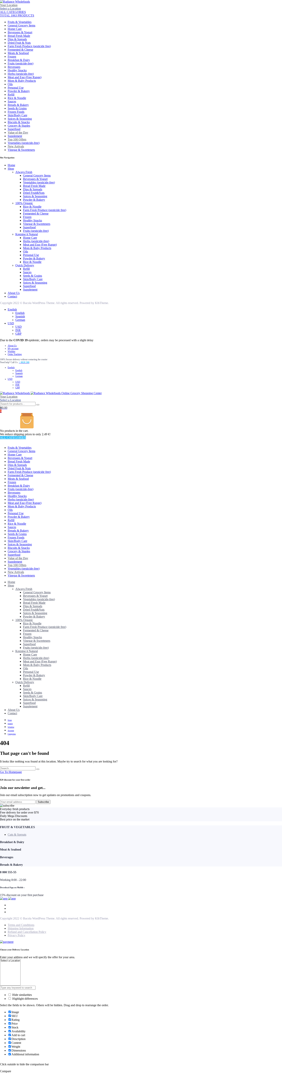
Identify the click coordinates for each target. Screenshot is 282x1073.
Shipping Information (21, 928)
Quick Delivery (24, 265)
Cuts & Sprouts (17, 834)
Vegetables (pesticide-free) (24, 143)
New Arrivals (16, 146)
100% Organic (24, 203)
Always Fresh (23, 172)
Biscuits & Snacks (19, 122)
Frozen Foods (16, 111)
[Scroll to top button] (273, 1064)
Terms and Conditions (21, 925)
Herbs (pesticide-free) (21, 73)
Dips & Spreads (17, 39)
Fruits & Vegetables (19, 22)
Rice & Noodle (17, 98)
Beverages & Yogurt (20, 32)
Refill (11, 94)
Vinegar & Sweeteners (21, 149)
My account (13, 348)
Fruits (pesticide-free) (20, 63)
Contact (12, 296)
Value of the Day (18, 132)
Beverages (14, 67)
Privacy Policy (16, 935)
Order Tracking (15, 354)
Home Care (15, 29)
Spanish (20, 316)
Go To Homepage (11, 772)
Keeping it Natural (26, 234)
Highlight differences (25, 998)
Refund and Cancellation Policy (27, 931)
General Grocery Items (21, 25)
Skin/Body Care (17, 115)
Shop (11, 168)
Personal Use (16, 87)
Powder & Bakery (19, 91)
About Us (14, 293)
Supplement (15, 136)
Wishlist (11, 351)
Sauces (12, 101)
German (20, 319)
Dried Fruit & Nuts (19, 42)
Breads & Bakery (18, 105)
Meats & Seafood (18, 53)
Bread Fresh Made (19, 35)
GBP (18, 333)
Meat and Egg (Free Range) (24, 77)
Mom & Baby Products (22, 80)
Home (11, 165)
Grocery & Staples (19, 125)
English (12, 309)
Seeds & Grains (17, 108)
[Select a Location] (10, 960)
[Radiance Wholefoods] (15, 1)
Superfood (14, 129)
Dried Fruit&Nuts (34, 192)
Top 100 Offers (17, 139)
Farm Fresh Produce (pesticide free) (29, 46)
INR (18, 330)
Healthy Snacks (17, 70)
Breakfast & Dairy (19, 60)
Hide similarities (22, 994)
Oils (10, 84)
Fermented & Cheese (20, 49)
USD (11, 323)
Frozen (12, 56)
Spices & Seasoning (20, 118)
